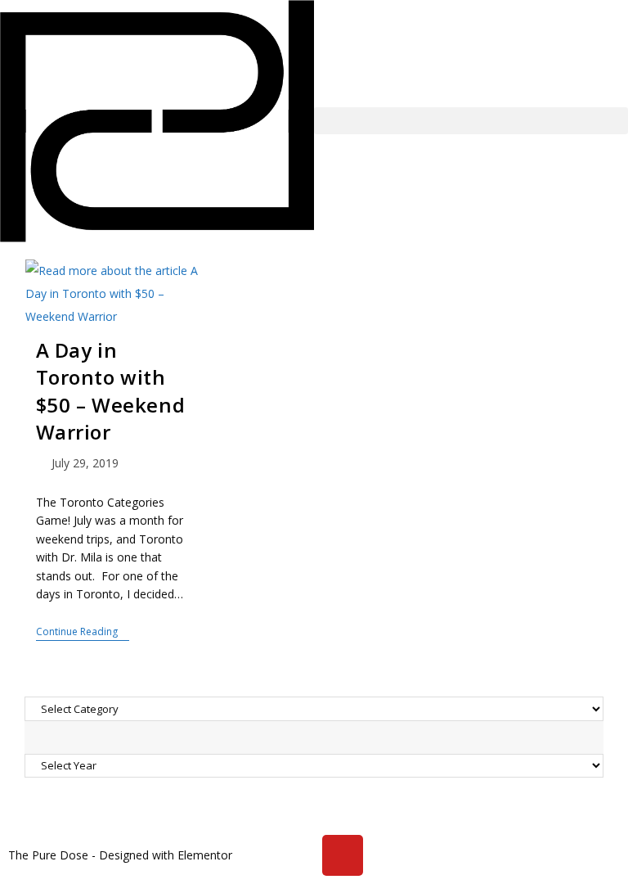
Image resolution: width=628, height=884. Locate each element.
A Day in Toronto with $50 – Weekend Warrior (111, 391)
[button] (471, 120)
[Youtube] (342, 855)
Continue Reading (82, 632)
